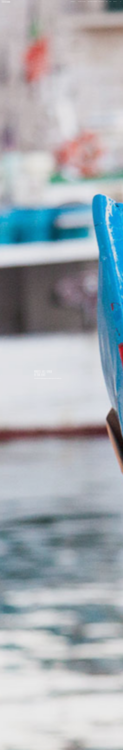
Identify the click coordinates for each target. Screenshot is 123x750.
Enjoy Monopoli (101, 1)
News (107, 1)
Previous (1, 375)
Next (121, 375)
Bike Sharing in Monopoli (92, 1)
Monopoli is (73, 1)
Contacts (115, 1)
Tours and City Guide (81, 1)
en (120, 1)
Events (110, 1)
